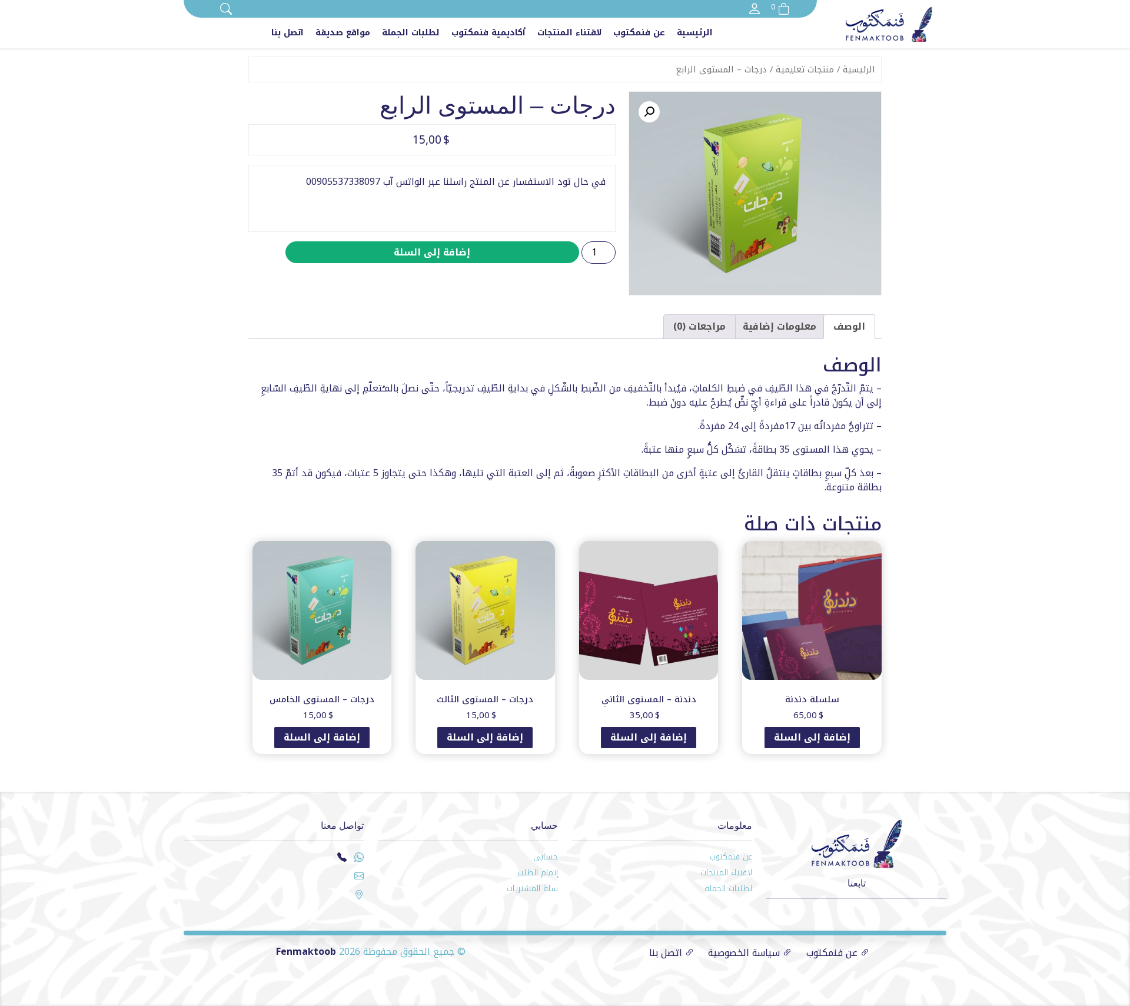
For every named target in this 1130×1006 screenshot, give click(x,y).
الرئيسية (695, 33)
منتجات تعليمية (805, 69)
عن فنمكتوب (639, 33)
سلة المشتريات (532, 889)
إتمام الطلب (537, 873)
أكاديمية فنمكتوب (488, 33)
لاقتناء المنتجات (569, 33)
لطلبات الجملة (411, 33)
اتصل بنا (287, 33)
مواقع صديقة (342, 33)
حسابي (545, 857)
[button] (649, 111)
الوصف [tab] (849, 326)
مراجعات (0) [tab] (699, 326)
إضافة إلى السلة (432, 252)
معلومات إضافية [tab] (779, 326)
